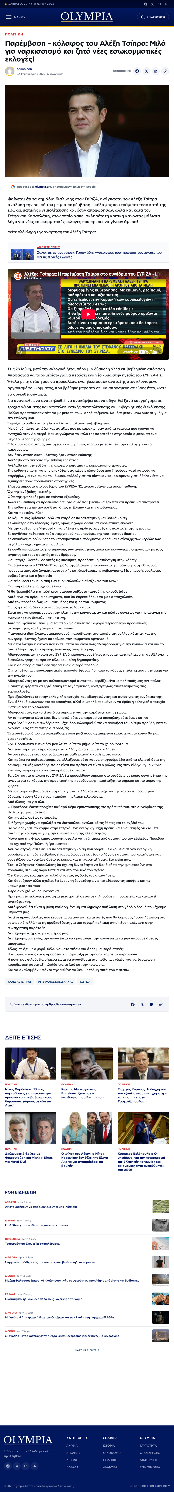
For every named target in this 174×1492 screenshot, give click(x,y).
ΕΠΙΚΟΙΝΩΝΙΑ (150, 1467)
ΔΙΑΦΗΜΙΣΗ (148, 1460)
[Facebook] (146, 4)
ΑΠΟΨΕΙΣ (73, 1453)
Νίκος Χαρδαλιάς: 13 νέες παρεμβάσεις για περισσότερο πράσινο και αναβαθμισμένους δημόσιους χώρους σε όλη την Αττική (28, 1097)
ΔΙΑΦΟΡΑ (110, 1467)
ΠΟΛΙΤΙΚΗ (14, 34)
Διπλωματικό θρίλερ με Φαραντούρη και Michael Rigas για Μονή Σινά (29, 1158)
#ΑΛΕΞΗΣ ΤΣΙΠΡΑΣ (19, 981)
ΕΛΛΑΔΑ (72, 1467)
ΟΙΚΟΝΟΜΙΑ (112, 1453)
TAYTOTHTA (148, 1445)
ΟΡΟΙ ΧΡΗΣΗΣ (150, 1453)
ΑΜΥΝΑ (72, 1445)
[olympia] (87, 17)
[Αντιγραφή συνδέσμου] (165, 71)
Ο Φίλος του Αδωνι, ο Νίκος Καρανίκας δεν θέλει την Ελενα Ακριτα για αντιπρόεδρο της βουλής (84, 1160)
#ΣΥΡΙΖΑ (85, 981)
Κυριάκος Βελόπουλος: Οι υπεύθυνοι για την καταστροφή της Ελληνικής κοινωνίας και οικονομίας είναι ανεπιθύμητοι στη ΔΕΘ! (141, 1162)
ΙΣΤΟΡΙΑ (109, 1445)
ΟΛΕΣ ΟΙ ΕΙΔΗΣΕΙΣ (87, 1350)
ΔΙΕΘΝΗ (72, 1460)
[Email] (159, 4)
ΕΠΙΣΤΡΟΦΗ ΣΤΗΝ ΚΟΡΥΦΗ (150, 1486)
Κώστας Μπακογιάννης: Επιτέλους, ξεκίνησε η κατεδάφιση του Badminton (82, 1093)
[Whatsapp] (156, 71)
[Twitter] (152, 4)
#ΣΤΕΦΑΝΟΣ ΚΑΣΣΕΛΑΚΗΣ (55, 981)
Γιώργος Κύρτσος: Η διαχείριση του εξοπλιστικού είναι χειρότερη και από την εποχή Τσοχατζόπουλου (142, 1095)
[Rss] (166, 4)
